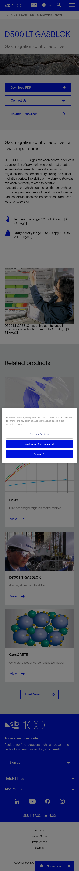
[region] (39, 435)
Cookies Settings (39, 434)
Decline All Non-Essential (39, 444)
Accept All (40, 454)
